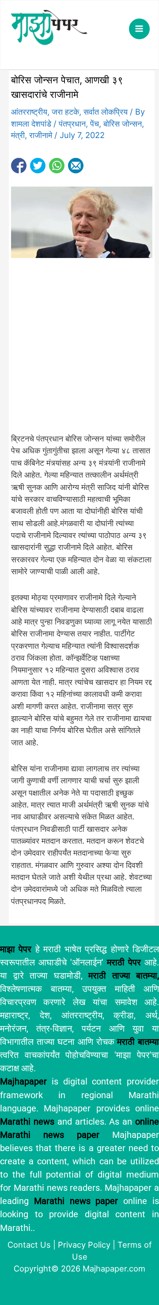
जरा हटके (65, 111)
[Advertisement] (79, 350)
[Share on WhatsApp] (56, 165)
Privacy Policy (84, 1244)
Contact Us (29, 1244)
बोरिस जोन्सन (122, 123)
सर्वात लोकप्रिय (105, 111)
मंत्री (18, 135)
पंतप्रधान (72, 123)
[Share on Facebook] (18, 165)
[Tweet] (37, 165)
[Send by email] (75, 165)
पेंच (94, 123)
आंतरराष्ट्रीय (29, 111)
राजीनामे (40, 135)
